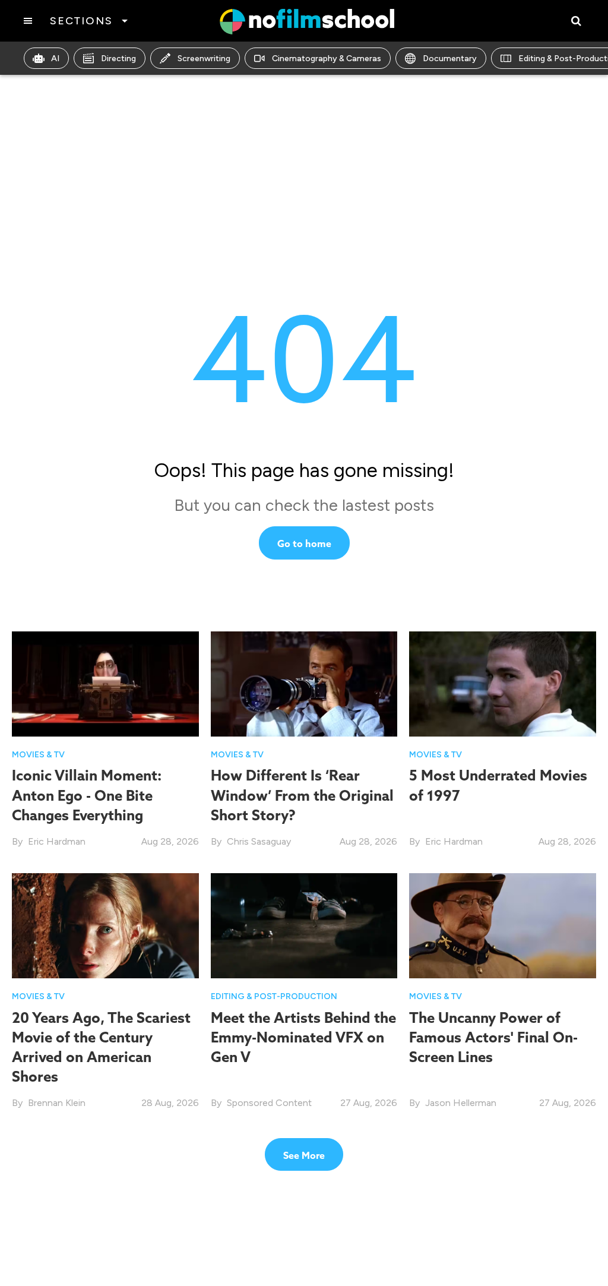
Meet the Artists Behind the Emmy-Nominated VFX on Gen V (303, 1037)
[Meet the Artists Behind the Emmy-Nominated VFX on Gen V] (304, 925)
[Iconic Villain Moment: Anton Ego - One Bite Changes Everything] (105, 684)
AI (55, 58)
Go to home (304, 543)
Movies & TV (38, 755)
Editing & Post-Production (274, 996)
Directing (118, 58)
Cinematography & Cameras (326, 58)
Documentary (450, 58)
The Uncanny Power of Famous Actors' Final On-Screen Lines (493, 1037)
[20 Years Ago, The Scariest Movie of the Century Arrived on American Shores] (105, 925)
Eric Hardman (57, 841)
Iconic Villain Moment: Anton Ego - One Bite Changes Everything (87, 794)
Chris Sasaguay (259, 841)
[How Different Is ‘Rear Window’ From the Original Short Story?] (304, 684)
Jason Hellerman (460, 1102)
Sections (81, 20)
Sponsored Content (269, 1102)
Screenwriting (204, 58)
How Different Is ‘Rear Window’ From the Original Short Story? (302, 794)
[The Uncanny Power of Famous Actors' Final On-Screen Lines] (502, 925)
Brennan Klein (57, 1102)
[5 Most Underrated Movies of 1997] (502, 684)
